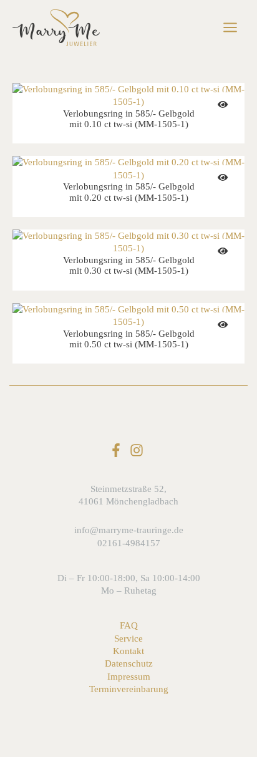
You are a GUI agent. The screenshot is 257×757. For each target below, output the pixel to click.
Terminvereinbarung (128, 689)
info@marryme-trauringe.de (128, 530)
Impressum (128, 677)
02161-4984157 (128, 543)
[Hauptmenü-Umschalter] (230, 27)
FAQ (129, 625)
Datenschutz (129, 663)
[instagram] (139, 450)
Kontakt (128, 651)
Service (128, 639)
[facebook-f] (118, 450)
